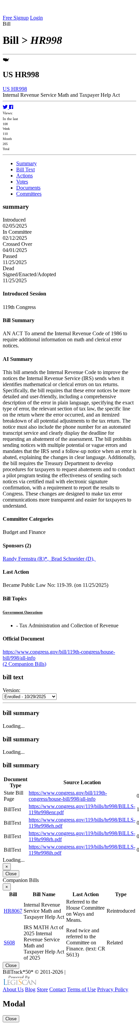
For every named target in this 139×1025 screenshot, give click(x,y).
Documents (28, 188)
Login (36, 18)
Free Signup (16, 18)
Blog (30, 989)
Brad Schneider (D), (73, 559)
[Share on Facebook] (11, 107)
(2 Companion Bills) (24, 664)
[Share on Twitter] (6, 107)
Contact (57, 989)
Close (11, 873)
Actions (24, 175)
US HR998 (15, 89)
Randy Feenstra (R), (27, 559)
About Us (13, 989)
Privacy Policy (112, 989)
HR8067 (13, 911)
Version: (11, 690)
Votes (22, 181)
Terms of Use (81, 989)
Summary (26, 163)
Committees (28, 194)
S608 (9, 942)
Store (42, 989)
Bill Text (25, 169)
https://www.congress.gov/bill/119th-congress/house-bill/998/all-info (68, 796)
